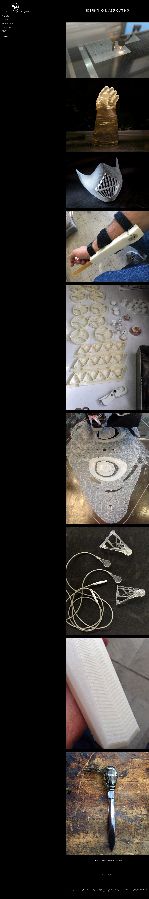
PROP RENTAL (7, 27)
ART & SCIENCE (7, 23)
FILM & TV (5, 16)
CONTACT (5, 36)
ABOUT (4, 31)
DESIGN (5, 20)
